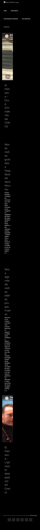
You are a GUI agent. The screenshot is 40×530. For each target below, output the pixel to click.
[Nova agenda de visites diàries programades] (7, 260)
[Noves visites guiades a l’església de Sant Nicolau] (7, 136)
